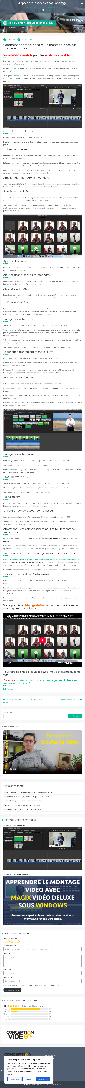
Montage (10, 689)
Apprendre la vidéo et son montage (42, 3)
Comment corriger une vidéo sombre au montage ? (22, 801)
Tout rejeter (28, 1080)
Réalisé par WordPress (31, 1084)
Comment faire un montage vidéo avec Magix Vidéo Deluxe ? (26, 796)
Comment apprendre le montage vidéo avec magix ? (22, 809)
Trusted (47, 1084)
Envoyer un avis (12, 990)
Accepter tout (43, 1080)
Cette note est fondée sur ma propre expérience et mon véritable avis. (34, 985)
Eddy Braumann (26, 40)
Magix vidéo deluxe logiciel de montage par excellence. (23, 805)
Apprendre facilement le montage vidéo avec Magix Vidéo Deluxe (27, 792)
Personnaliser (14, 1080)
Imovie (16, 76)
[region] (28, 1070)
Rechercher (7, 712)
